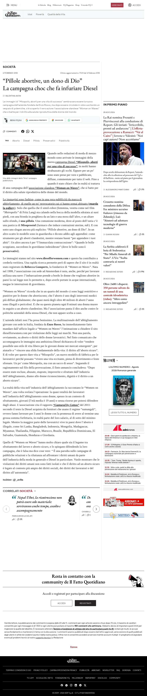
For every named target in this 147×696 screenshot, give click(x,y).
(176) (142, 272)
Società (9, 67)
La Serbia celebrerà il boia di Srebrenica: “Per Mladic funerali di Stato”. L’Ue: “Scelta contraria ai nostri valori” (117, 256)
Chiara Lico (87, 512)
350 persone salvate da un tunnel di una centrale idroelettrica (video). (116, 293)
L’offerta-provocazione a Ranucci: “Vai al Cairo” (123, 132)
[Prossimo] (96, 509)
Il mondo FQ (86, 5)
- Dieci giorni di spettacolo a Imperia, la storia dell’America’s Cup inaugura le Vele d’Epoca (122, 438)
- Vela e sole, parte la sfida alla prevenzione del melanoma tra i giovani (120, 468)
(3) (91, 515)
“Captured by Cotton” (66, 404)
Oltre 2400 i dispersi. (115, 284)
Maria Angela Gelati (22, 516)
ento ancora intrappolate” (115, 301)
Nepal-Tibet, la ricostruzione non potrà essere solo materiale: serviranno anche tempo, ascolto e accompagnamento (39, 504)
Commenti (11, 131)
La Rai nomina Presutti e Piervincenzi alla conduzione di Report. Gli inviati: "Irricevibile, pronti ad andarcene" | (123, 122)
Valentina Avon (12, 96)
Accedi (62, 603)
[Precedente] (6, 509)
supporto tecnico (43, 637)
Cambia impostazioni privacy (63, 670)
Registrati (85, 603)
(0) (21, 519)
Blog (49, 5)
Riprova (73, 646)
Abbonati (117, 5)
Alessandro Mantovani (116, 189)
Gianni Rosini (111, 234)
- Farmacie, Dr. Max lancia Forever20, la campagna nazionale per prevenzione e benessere (123, 454)
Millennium (57, 5)
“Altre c (117, 299)
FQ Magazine (68, 5)
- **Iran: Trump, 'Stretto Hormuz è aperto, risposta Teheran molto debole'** (123, 461)
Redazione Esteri (113, 272)
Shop (77, 5)
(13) (142, 189)
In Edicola (42, 5)
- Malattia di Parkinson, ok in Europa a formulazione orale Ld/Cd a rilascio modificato (123, 475)
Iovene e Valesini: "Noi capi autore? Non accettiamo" (123, 137)
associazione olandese (54, 187)
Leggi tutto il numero (124, 412)
